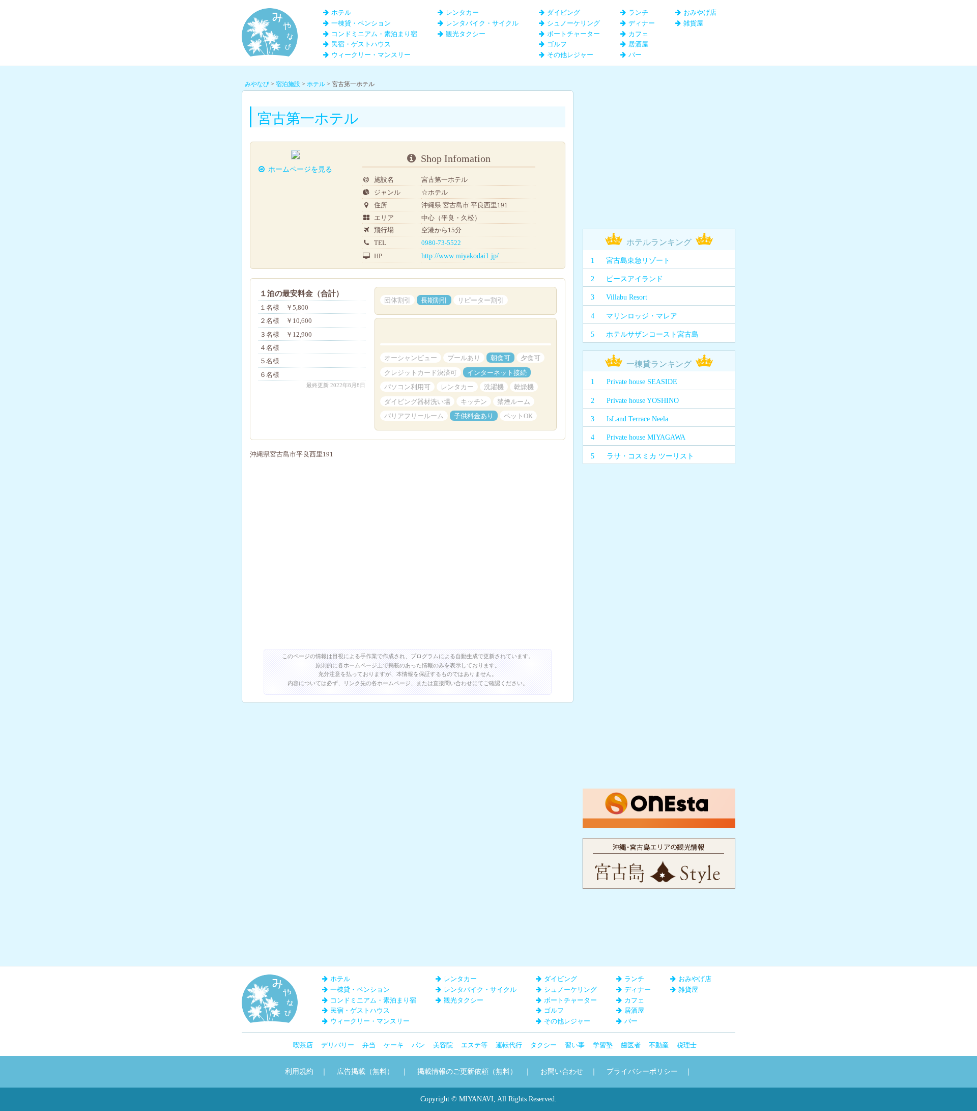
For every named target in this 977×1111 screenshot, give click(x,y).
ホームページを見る (300, 169)
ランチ (638, 12)
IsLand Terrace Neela (637, 419)
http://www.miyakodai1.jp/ (460, 256)
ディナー (641, 23)
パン (418, 1045)
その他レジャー (570, 55)
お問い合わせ (561, 1071)
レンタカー (462, 12)
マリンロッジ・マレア (641, 316)
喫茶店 (303, 1045)
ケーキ (394, 1045)
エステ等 (474, 1045)
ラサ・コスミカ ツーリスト (650, 456)
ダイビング (563, 12)
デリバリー (337, 1045)
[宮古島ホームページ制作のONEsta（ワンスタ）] (659, 793)
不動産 (659, 1045)
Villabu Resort (626, 297)
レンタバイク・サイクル (482, 23)
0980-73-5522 (441, 243)
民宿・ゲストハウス (361, 44)
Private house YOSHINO (643, 400)
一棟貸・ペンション (361, 23)
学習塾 (603, 1045)
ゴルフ (557, 44)
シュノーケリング (573, 23)
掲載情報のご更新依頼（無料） (467, 1071)
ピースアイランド (634, 279)
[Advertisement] (659, 154)
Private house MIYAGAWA (646, 437)
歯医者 (631, 1045)
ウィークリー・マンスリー (371, 55)
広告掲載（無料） (365, 1071)
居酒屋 (638, 44)
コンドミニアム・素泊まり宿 (374, 34)
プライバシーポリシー (642, 1071)
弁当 (369, 1045)
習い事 (575, 1045)
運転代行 (509, 1045)
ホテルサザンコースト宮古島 (652, 334)
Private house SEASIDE (642, 382)
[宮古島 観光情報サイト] (659, 843)
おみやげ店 (699, 12)
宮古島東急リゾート (638, 260)
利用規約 (299, 1071)
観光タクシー (465, 34)
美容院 (443, 1045)
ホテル (341, 12)
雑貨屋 (693, 23)
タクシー (543, 1045)
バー (635, 55)
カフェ (638, 34)
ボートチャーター (573, 34)
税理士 (687, 1045)
